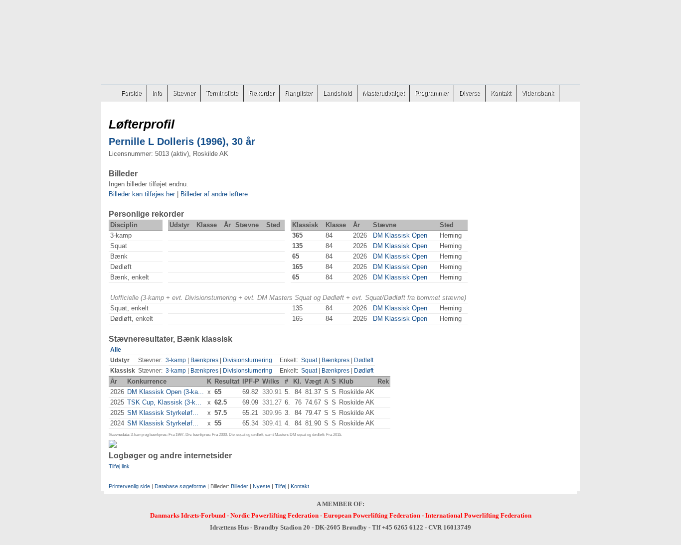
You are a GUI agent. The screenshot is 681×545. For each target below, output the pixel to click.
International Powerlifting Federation (478, 515)
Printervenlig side (129, 486)
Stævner (183, 93)
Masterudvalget (383, 93)
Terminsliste (222, 93)
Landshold (337, 93)
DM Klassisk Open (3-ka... (165, 392)
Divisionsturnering (247, 360)
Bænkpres (204, 360)
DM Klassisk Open (400, 235)
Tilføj (280, 486)
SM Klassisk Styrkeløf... (162, 412)
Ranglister (299, 93)
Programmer (432, 93)
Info (157, 93)
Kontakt (501, 93)
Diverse (469, 93)
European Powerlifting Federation (372, 515)
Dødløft (363, 360)
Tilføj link (119, 466)
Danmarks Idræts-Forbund (187, 515)
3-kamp (176, 360)
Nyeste (261, 486)
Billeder (239, 486)
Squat (309, 360)
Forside (131, 93)
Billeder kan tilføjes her (142, 194)
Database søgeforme (180, 486)
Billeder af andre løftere (214, 194)
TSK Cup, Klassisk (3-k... (164, 402)
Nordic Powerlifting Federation (274, 515)
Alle (115, 349)
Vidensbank (537, 93)
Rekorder (261, 93)
